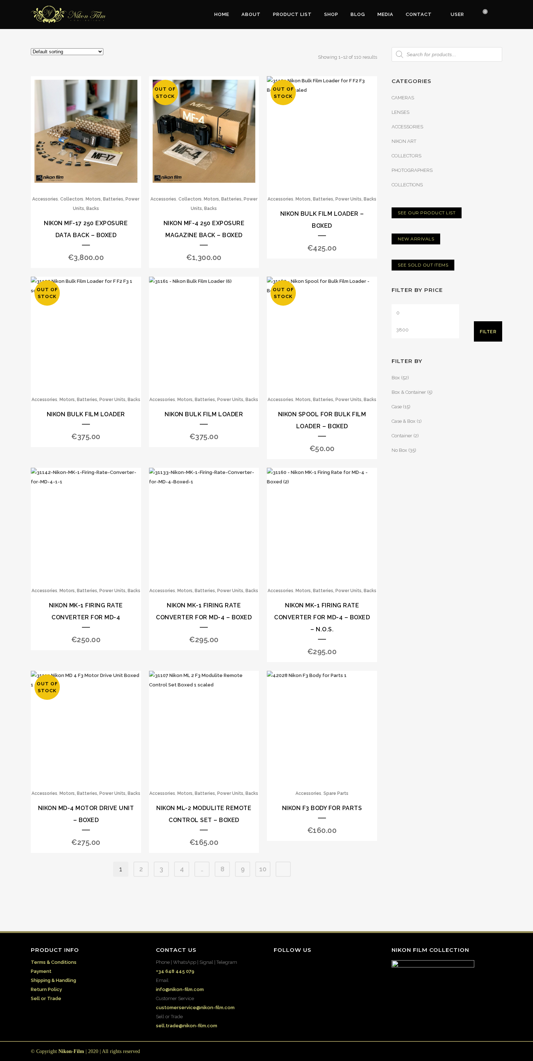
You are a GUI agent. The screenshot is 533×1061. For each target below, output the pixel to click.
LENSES (400, 112)
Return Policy (46, 989)
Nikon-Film (71, 1051)
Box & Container (409, 392)
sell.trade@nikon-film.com (186, 1025)
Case (397, 406)
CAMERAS (403, 97)
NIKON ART (404, 141)
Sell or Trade (46, 998)
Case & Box (404, 421)
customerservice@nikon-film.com (195, 1007)
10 (262, 869)
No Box (399, 450)
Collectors (71, 199)
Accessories (45, 199)
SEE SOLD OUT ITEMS (423, 265)
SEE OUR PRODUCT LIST (426, 212)
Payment (41, 971)
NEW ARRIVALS (416, 238)
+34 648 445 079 (175, 971)
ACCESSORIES (407, 126)
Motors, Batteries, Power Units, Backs (336, 199)
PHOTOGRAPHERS (412, 170)
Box (396, 377)
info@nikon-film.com (180, 989)
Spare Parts (335, 793)
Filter (488, 331)
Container (402, 435)
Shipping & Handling (53, 980)
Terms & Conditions (54, 962)
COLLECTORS (406, 155)
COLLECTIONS (407, 184)
